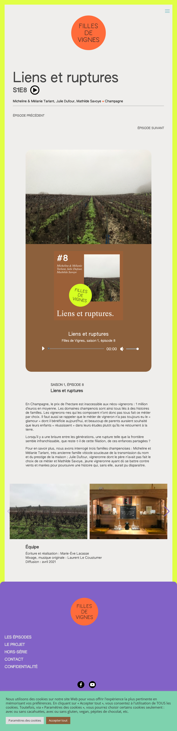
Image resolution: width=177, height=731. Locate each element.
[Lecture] (43, 348)
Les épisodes (18, 637)
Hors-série (16, 652)
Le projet (15, 645)
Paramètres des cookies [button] (25, 720)
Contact (14, 660)
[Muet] (122, 349)
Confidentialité (21, 667)
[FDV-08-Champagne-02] (128, 538)
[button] (167, 511)
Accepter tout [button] (58, 720)
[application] (88, 348)
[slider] (131, 349)
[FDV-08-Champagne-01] (48, 538)
